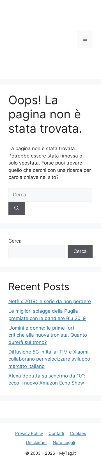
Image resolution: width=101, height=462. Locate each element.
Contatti (56, 433)
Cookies (78, 433)
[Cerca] (16, 208)
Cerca (15, 241)
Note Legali (64, 442)
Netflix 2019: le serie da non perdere (49, 301)
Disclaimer (36, 442)
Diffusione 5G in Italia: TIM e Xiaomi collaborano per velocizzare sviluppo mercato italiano (49, 359)
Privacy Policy (29, 433)
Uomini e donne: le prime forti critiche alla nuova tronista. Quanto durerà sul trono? (47, 335)
